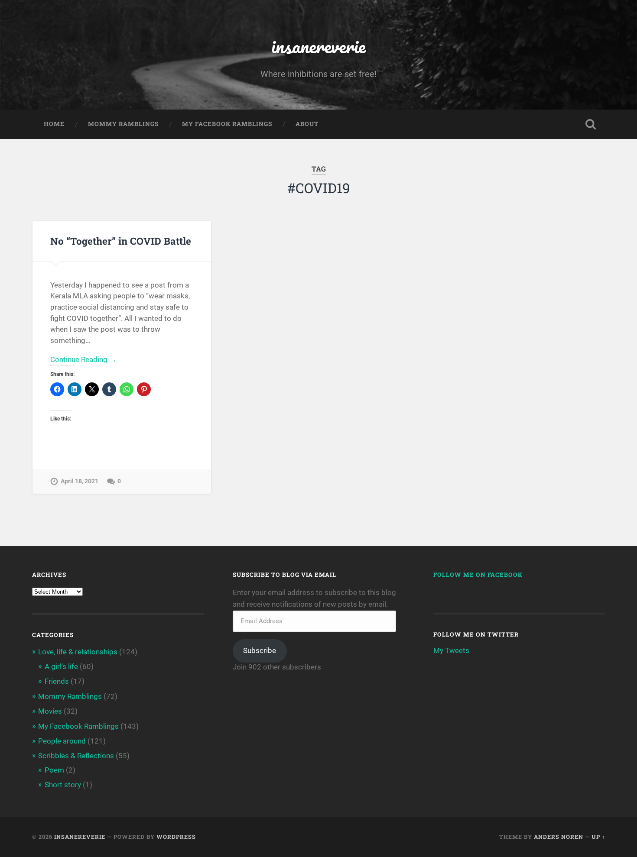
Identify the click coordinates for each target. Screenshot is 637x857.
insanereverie (318, 45)
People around (62, 741)
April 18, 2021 (79, 481)
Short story (63, 784)
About (307, 124)
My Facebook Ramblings (227, 124)
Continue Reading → (83, 359)
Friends (57, 681)
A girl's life (61, 666)
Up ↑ (598, 836)
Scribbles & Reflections (76, 755)
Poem (54, 770)
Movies (50, 711)
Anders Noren (558, 836)
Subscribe (259, 650)
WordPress (176, 836)
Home (54, 124)
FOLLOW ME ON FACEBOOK (478, 575)
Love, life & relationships (77, 651)
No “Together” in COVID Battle (120, 240)
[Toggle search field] (590, 124)
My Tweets (451, 650)
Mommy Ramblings (123, 124)
